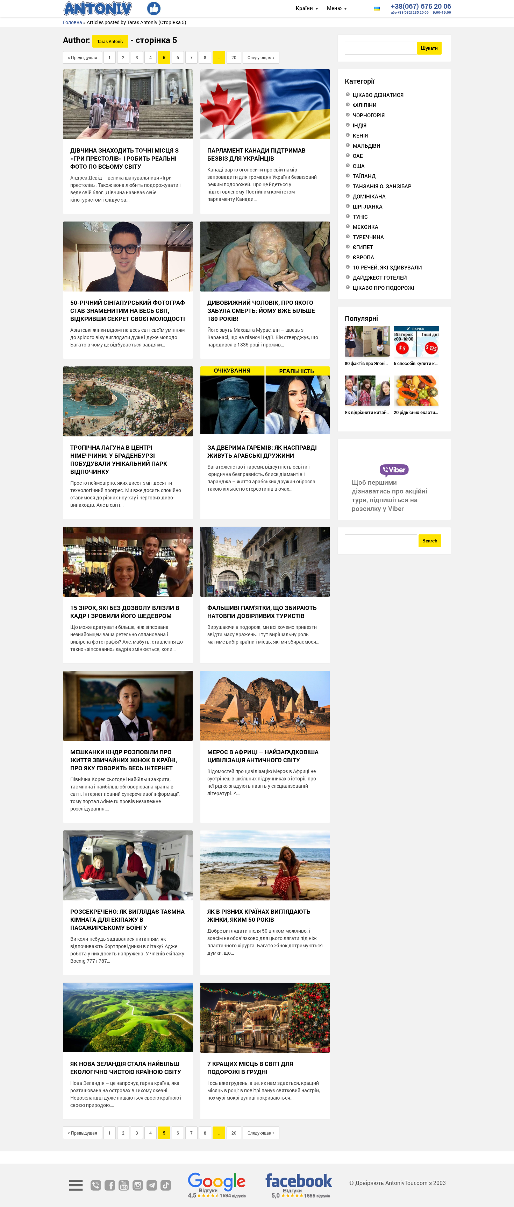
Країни (304, 8)
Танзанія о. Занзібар (382, 186)
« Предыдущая (82, 57)
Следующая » (261, 57)
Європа (363, 257)
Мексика (365, 226)
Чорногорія (369, 115)
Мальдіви (366, 145)
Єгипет (363, 247)
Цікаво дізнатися (378, 94)
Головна (72, 22)
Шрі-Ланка (368, 206)
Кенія (360, 135)
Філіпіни (365, 104)
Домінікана (369, 196)
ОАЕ (358, 155)
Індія (359, 125)
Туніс (360, 216)
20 (233, 57)
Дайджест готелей (380, 277)
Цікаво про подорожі (383, 287)
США (359, 165)
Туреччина (368, 236)
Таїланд (364, 176)
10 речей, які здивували (387, 267)
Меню (334, 8)
